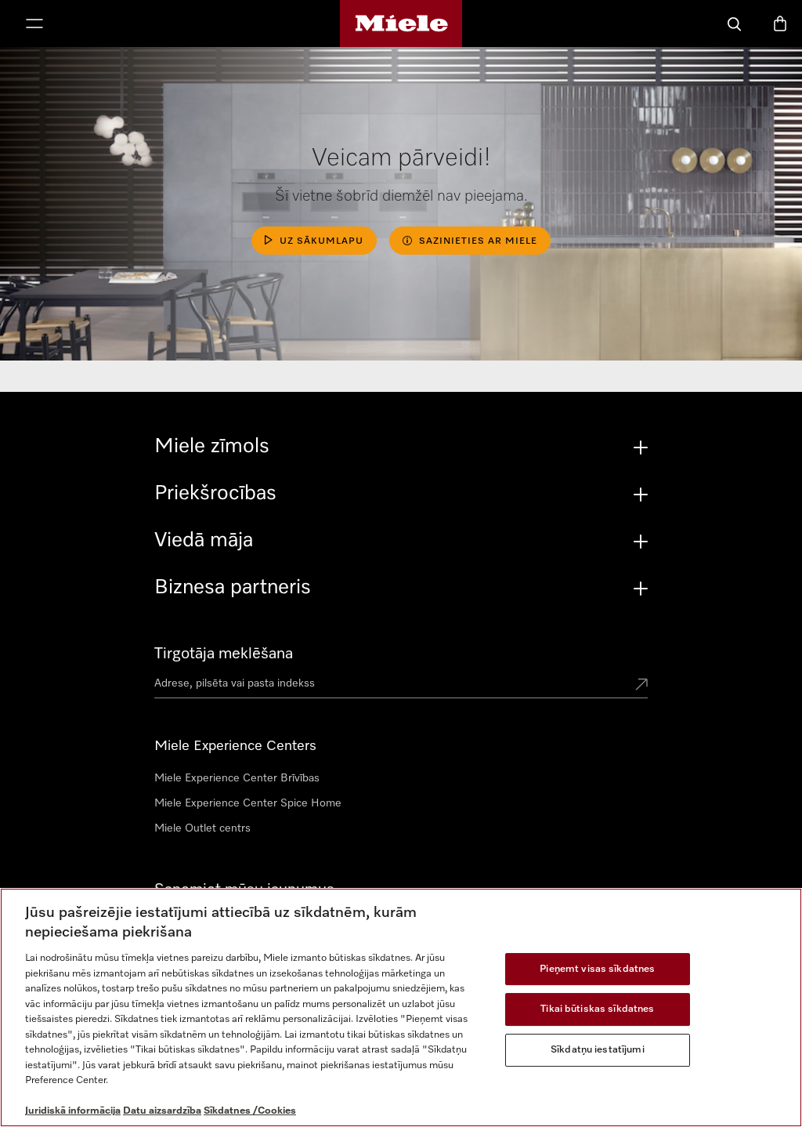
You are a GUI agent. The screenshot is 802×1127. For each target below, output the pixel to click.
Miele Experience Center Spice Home (247, 803)
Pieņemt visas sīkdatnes (597, 969)
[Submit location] (641, 686)
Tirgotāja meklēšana (223, 653)
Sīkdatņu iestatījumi (598, 1050)
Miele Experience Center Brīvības (237, 778)
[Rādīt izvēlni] (34, 25)
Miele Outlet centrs (202, 828)
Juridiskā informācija (73, 1111)
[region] (401, 1007)
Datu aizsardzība (162, 1111)
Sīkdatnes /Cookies (250, 1111)
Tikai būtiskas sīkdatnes (597, 1009)
